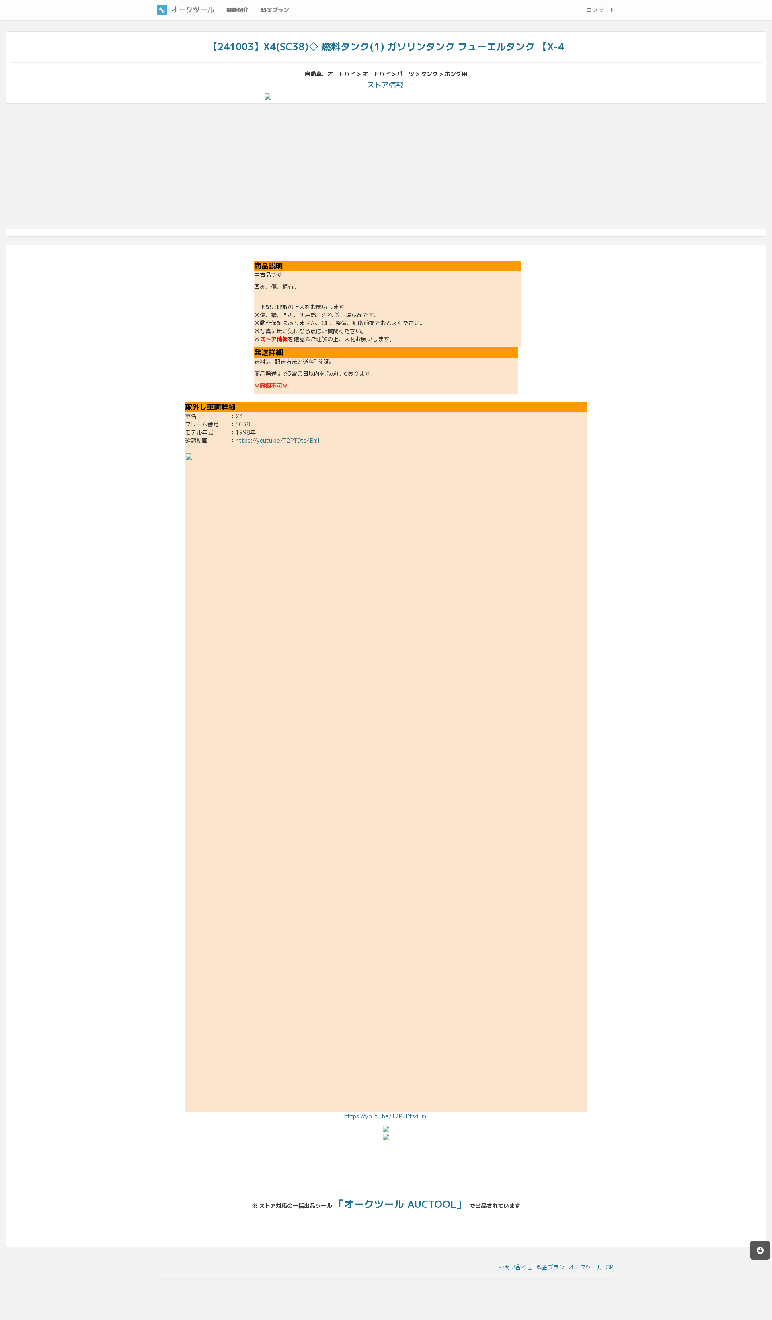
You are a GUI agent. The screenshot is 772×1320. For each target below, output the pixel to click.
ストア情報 (385, 85)
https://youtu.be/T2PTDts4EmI (278, 440)
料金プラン (550, 1267)
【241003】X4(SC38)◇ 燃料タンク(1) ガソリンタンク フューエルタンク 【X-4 (386, 47)
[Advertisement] (247, 168)
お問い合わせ (515, 1267)
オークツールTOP (591, 1267)
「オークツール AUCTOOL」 (400, 1204)
